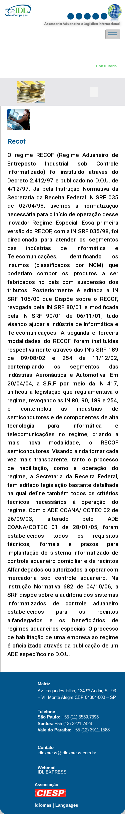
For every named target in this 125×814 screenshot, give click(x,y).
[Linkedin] (104, 16)
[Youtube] (79, 16)
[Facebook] (87, 16)
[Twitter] (95, 16)
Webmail (47, 767)
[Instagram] (70, 16)
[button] (94, 92)
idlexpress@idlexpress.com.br (67, 752)
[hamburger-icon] (112, 34)
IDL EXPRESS (52, 772)
